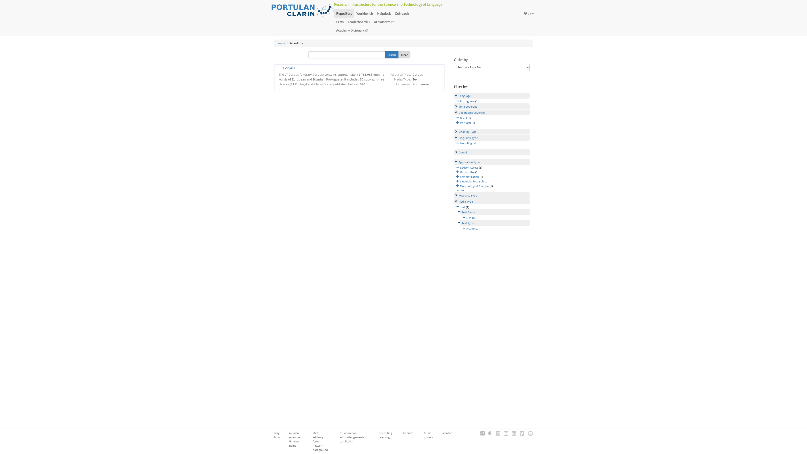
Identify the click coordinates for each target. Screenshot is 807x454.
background (320, 450)
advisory (318, 437)
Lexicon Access (469, 167)
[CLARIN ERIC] (481, 433)
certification (347, 441)
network (318, 445)
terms (427, 433)
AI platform (382, 22)
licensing (384, 437)
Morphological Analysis (474, 186)
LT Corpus (286, 68)
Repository (344, 13)
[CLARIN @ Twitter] (520, 433)
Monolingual (468, 143)
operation (295, 437)
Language (465, 96)
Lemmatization (469, 177)
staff (315, 433)
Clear (404, 55)
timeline (294, 441)
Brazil (463, 118)
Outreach (402, 13)
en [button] (530, 13)
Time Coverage (468, 106)
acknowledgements (352, 437)
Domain (463, 152)
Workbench (364, 13)
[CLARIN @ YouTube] (529, 433)
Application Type (469, 162)
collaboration (348, 433)
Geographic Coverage (472, 113)
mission (294, 433)
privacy (428, 437)
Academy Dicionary (350, 30)
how (277, 437)
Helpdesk (384, 13)
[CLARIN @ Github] (496, 433)
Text (462, 207)
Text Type (468, 223)
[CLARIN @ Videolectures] (488, 433)
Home (281, 43)
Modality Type (467, 132)
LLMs (340, 22)
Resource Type (468, 195)
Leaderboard (357, 22)
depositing (385, 433)
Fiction (470, 218)
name (292, 445)
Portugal (465, 123)
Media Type (466, 201)
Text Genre (468, 212)
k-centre (408, 433)
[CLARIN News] (504, 433)
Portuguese (467, 101)
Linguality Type (468, 138)
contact (448, 433)
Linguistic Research (472, 181)
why (277, 433)
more (460, 190)
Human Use (467, 172)
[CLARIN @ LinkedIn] (512, 433)
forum (316, 441)
